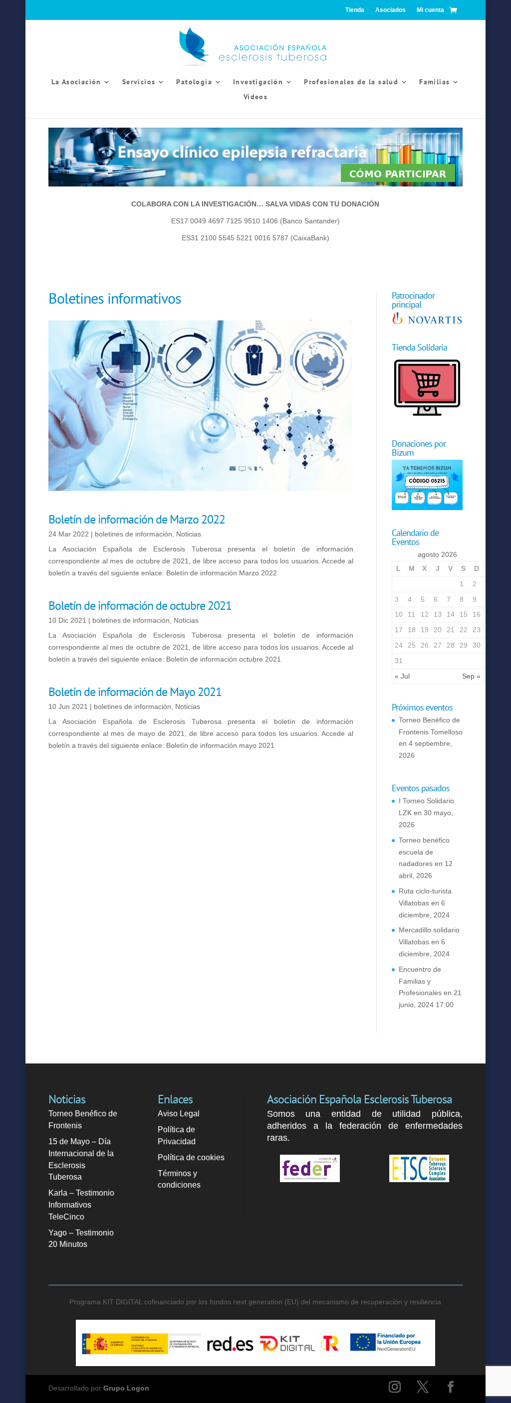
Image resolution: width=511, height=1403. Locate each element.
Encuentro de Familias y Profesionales (420, 981)
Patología (194, 82)
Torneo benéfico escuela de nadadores (424, 852)
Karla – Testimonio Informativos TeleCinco (81, 1205)
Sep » (471, 676)
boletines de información (133, 534)
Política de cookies (191, 1157)
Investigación (258, 82)
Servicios (139, 82)
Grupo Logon (126, 1388)
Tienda (354, 9)
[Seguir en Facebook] (451, 1387)
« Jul (402, 676)
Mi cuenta (430, 9)
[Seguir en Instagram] (395, 1387)
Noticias (188, 534)
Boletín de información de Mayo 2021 (135, 692)
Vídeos (255, 97)
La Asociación (76, 82)
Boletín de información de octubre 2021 (140, 605)
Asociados (390, 9)
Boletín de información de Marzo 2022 (136, 519)
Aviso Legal (179, 1113)
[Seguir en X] (423, 1387)
